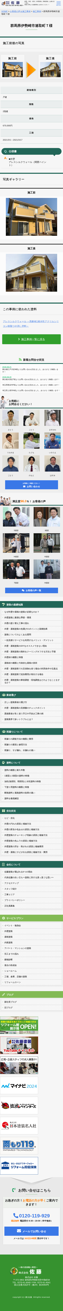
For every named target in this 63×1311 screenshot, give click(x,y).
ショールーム (10, 971)
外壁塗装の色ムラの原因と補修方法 (20, 841)
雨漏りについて (14, 731)
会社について (13, 864)
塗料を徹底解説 (11, 798)
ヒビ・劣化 (9, 818)
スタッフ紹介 (10, 889)
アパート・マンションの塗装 (17, 948)
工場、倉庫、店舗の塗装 (15, 976)
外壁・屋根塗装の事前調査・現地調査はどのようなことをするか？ (32, 681)
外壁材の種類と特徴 (13, 657)
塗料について (13, 762)
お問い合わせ (31, 485)
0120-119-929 (34, 1215)
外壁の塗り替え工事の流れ (16, 623)
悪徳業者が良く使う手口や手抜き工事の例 (23, 713)
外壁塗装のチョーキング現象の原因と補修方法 (25, 835)
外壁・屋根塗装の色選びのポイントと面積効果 (25, 629)
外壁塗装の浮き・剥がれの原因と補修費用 (23, 846)
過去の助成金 (10, 965)
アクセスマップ (11, 883)
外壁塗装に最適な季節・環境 (17, 617)
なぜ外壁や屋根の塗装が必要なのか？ (21, 612)
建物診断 (8, 959)
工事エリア (9, 894)
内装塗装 (8, 942)
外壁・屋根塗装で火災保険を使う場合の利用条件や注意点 (31, 668)
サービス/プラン (14, 918)
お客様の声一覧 (33, 590)
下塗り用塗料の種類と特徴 (16, 787)
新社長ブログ (10, 1002)
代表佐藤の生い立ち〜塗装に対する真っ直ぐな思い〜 (29, 877)
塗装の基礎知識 (14, 604)
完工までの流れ (11, 954)
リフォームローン (12, 982)
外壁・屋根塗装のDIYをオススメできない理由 (25, 646)
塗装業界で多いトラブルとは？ (18, 719)
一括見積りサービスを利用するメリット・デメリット (29, 640)
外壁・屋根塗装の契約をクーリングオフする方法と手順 (30, 651)
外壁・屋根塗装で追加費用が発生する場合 (23, 674)
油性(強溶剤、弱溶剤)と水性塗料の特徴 (22, 781)
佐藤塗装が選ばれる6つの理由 (18, 872)
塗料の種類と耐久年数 (14, 770)
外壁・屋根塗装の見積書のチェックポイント (24, 708)
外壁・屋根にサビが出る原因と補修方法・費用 (25, 852)
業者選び (11, 695)
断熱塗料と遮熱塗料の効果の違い (19, 793)
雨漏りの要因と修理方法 (15, 744)
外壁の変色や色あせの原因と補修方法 (21, 829)
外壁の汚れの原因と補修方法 (17, 824)
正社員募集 (9, 906)
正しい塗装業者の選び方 (15, 702)
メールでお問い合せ (34, 1231)
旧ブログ (8, 1007)
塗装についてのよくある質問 (17, 634)
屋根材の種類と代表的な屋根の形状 (20, 663)
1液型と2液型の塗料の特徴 (16, 776)
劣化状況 (11, 811)
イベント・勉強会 (12, 925)
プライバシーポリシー (14, 900)
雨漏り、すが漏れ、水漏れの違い (19, 750)
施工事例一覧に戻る (33, 339)
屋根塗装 (8, 937)
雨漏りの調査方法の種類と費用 (18, 739)
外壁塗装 (8, 931)
